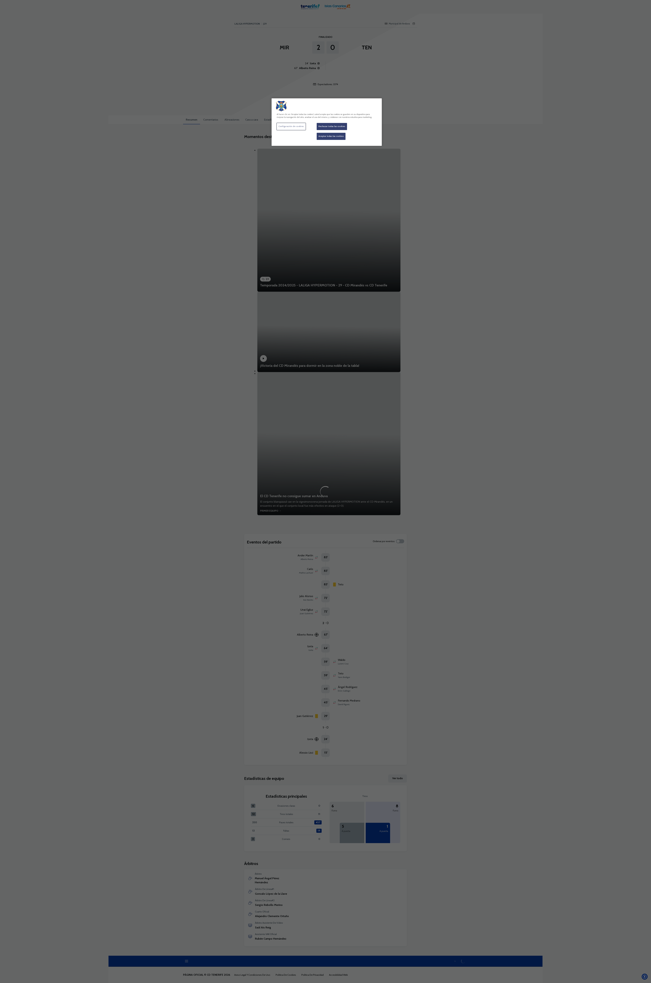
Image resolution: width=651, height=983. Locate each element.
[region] (327, 122)
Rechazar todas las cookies (332, 126)
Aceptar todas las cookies (331, 136)
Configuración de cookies (291, 126)
